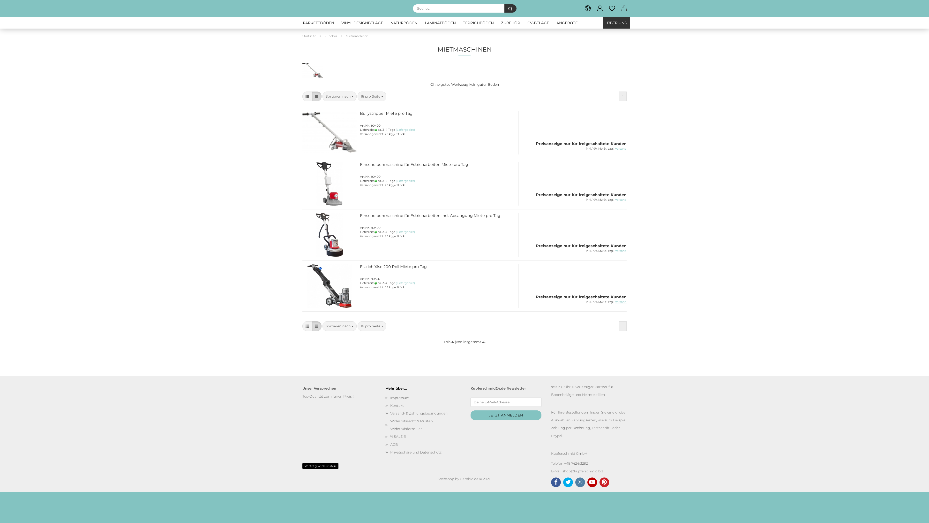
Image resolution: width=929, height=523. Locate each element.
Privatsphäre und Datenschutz (416, 452)
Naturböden (404, 23)
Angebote (567, 23)
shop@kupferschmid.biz (582, 471)
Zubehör (510, 23)
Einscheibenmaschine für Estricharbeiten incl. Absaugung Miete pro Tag (430, 215)
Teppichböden (478, 23)
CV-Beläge (538, 23)
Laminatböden (440, 23)
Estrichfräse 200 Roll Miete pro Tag (393, 266)
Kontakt (397, 405)
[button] (600, 8)
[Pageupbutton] (915, 516)
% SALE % (398, 436)
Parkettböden (318, 23)
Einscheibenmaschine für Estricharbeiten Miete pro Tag (414, 164)
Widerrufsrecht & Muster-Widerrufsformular (411, 425)
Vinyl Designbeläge (362, 23)
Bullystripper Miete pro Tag (386, 113)
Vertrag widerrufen (320, 466)
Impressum (400, 398)
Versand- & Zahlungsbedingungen (419, 413)
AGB (394, 444)
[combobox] (339, 96)
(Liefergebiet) (405, 129)
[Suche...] (510, 8)
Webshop (446, 479)
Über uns (617, 23)
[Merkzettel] (612, 8)
